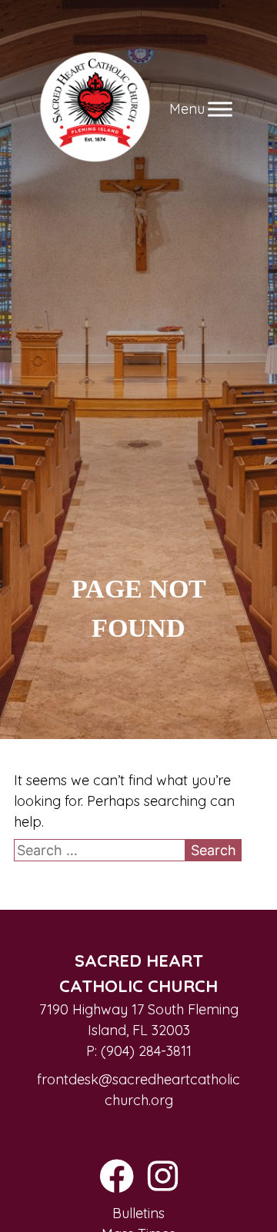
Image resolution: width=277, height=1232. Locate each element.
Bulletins (138, 1213)
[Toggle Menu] (220, 109)
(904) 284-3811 (146, 1051)
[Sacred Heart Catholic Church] (95, 108)
